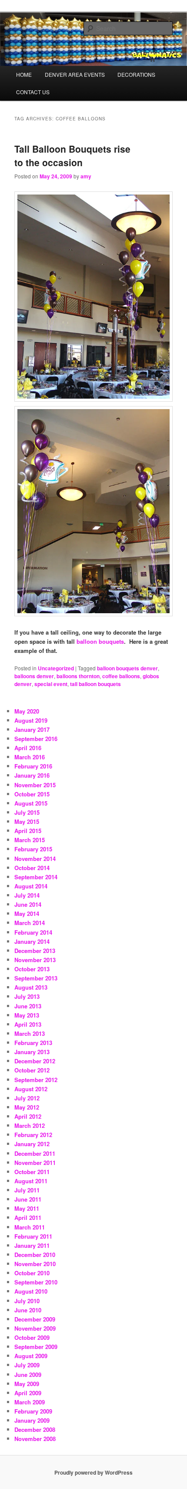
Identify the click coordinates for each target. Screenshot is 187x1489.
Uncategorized (56, 668)
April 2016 (27, 748)
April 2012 (27, 1116)
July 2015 (27, 812)
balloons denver (34, 676)
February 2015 (33, 849)
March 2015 (29, 840)
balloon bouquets (100, 641)
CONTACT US (33, 92)
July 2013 (27, 996)
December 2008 (34, 1429)
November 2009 (35, 1328)
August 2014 (30, 886)
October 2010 (32, 1273)
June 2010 (27, 1310)
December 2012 (34, 1061)
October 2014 (32, 868)
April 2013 (27, 1024)
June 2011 (27, 1199)
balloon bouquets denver (127, 668)
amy (85, 176)
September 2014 (35, 877)
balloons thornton (78, 676)
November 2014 (35, 858)
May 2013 (26, 1015)
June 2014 (27, 904)
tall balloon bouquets (95, 684)
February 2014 (33, 932)
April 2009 (27, 1393)
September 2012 (35, 1080)
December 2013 (34, 950)
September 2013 (35, 978)
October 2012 (32, 1070)
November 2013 (35, 960)
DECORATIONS (136, 74)
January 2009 (32, 1420)
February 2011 (33, 1236)
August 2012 (30, 1089)
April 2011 (27, 1217)
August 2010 (30, 1291)
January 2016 (32, 775)
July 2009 (27, 1365)
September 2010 (35, 1282)
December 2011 (34, 1153)
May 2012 (26, 1107)
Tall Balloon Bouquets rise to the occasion (72, 155)
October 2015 (32, 794)
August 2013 (30, 987)
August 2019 (30, 720)
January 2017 (32, 729)
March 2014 (29, 923)
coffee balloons (121, 676)
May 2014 (26, 913)
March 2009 (29, 1402)
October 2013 (32, 969)
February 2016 (33, 766)
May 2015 (26, 821)
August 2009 (30, 1356)
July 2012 (27, 1098)
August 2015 (30, 803)
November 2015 (35, 785)
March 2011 (29, 1227)
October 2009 (32, 1337)
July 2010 (27, 1301)
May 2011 (26, 1208)
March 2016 (29, 757)
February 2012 (33, 1134)
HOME (24, 74)
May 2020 (26, 711)
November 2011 (35, 1162)
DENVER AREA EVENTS (75, 74)
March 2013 (29, 1033)
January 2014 (32, 941)
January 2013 (32, 1052)
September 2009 (35, 1346)
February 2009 (33, 1411)
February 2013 (33, 1042)
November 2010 (35, 1264)
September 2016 (35, 738)
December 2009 (34, 1319)
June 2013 (27, 1006)
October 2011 (32, 1172)
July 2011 (27, 1190)
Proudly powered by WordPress (93, 1472)
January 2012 (32, 1144)
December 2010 (34, 1254)
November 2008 (35, 1438)
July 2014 (27, 895)
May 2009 (26, 1384)
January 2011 (32, 1245)
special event (50, 684)
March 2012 (29, 1125)
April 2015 (27, 830)
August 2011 (30, 1181)
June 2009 (27, 1374)
